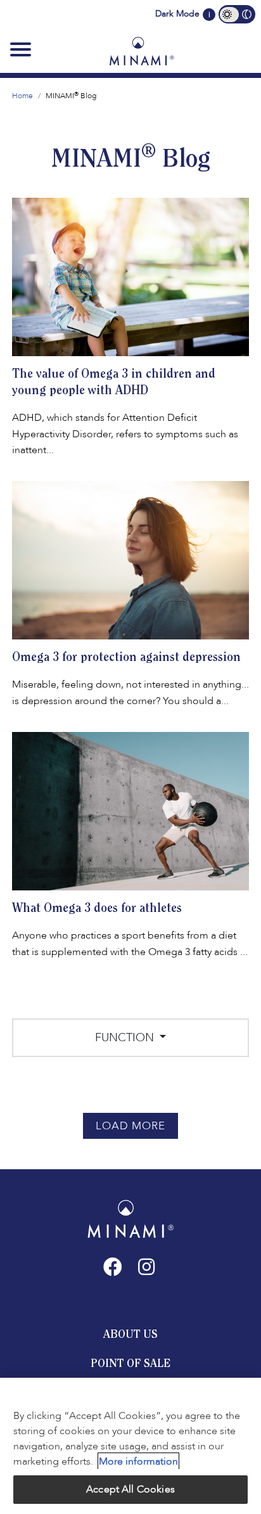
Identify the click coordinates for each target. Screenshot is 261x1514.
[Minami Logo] (141, 51)
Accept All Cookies (130, 1489)
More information (138, 1461)
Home (22, 96)
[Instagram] (146, 1267)
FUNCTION (126, 1038)
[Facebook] (113, 1267)
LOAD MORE (130, 1126)
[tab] (130, 1334)
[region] (130, 1446)
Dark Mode (177, 14)
